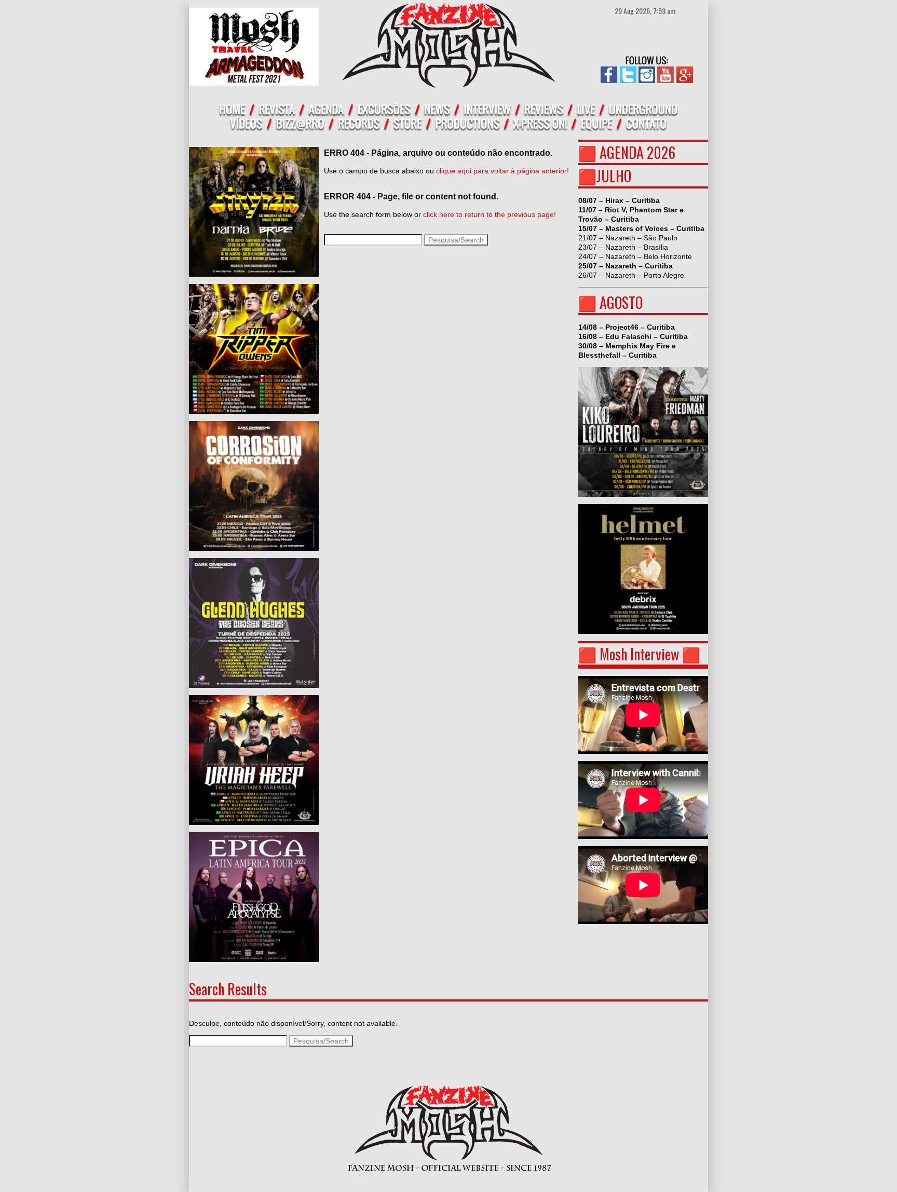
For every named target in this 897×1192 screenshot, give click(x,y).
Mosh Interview (639, 654)
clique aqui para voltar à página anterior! (502, 171)
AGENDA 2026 (637, 152)
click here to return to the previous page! (489, 214)
